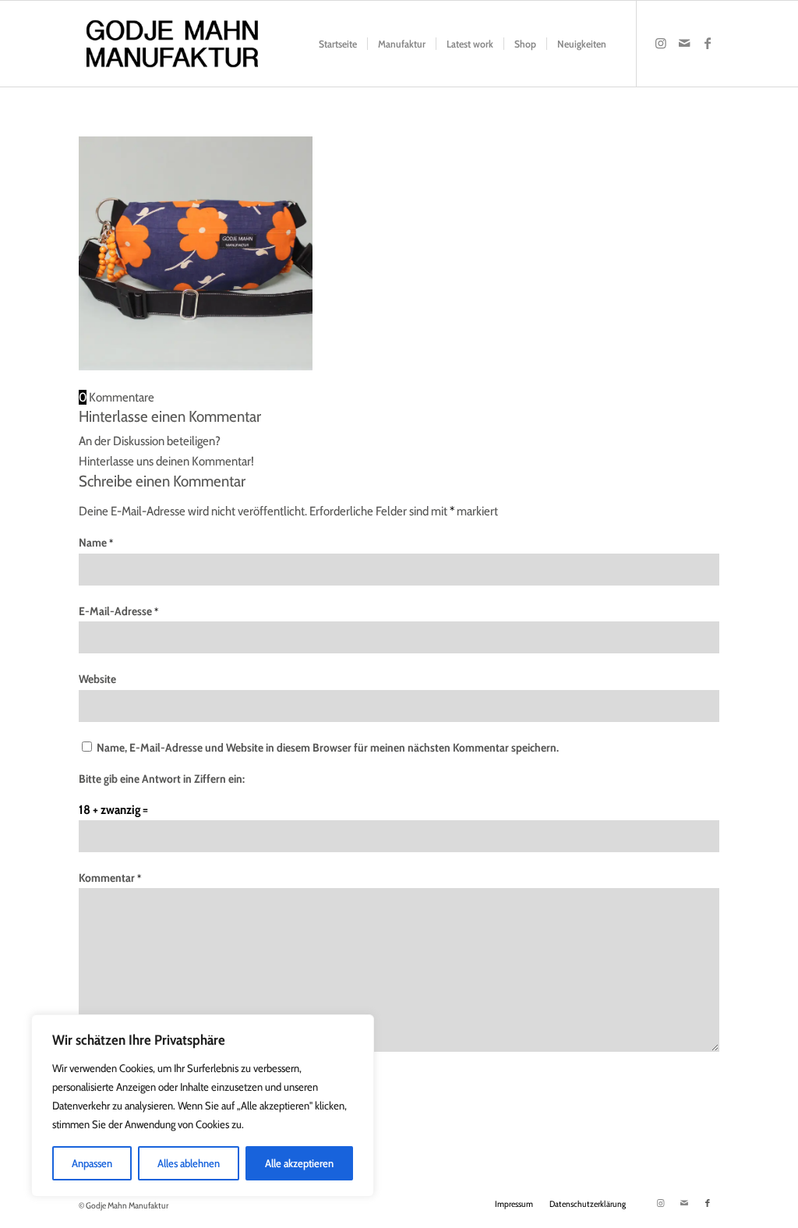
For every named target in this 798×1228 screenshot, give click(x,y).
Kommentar (110, 878)
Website (97, 679)
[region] (202, 1105)
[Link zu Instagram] (661, 43)
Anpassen (92, 1163)
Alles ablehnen (188, 1163)
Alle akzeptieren (299, 1163)
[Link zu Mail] (684, 43)
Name (96, 543)
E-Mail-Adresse (118, 611)
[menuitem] (338, 44)
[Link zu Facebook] (707, 43)
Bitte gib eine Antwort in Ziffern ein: (162, 779)
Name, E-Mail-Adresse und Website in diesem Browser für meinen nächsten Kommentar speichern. (328, 748)
